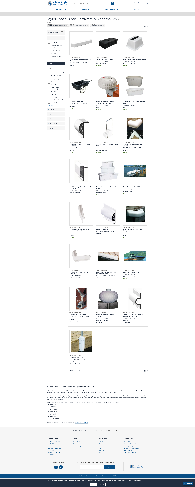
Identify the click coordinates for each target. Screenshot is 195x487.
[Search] (112, 3)
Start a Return (52, 443)
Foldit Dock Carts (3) (57, 100)
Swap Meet (51, 454)
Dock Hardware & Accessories (75, 14)
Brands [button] (85, 9)
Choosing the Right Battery (131, 448)
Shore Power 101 (128, 450)
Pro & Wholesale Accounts (55, 452)
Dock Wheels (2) (56, 56)
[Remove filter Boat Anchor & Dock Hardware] (66, 25)
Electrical (101, 443)
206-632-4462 (106, 430)
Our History (76, 441)
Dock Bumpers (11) (56, 45)
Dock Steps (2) (55, 53)
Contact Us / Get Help (54, 441)
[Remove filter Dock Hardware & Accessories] (87, 25)
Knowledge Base (111, 9)
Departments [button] (60, 9)
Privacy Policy (77, 446)
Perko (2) (53, 91)
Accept (93, 484)
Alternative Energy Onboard (132, 443)
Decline (101, 484)
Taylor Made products (81, 422)
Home (48, 14)
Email (121, 430)
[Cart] (146, 3)
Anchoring (101, 441)
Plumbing (101, 450)
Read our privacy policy (134, 480)
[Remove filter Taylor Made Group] (103, 25)
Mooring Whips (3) (56, 50)
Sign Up (109, 467)
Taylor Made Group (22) (56, 81)
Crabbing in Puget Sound (131, 446)
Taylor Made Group (89, 14)
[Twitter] (61, 466)
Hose (100, 448)
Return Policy (51, 446)
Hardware (101, 446)
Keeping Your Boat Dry (130, 452)
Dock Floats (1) (55, 42)
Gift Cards (51, 450)
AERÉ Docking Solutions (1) (55, 88)
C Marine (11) (54, 97)
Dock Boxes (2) (55, 48)
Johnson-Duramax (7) (57, 73)
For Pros (137, 9)
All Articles (127, 441)
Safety (100, 452)
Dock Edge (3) (55, 84)
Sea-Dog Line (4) (56, 94)
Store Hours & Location (54, 448)
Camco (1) (54, 102)
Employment (77, 443)
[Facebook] (56, 466)
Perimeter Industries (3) (56, 76)
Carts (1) (53, 59)
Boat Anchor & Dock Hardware (58, 14)
